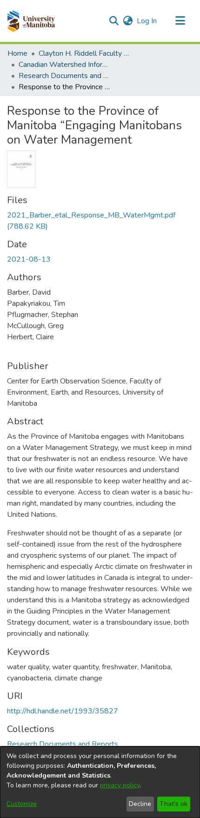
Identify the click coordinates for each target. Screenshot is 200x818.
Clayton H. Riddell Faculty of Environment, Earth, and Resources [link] (85, 53)
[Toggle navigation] (180, 21)
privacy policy (120, 785)
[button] (31, 21)
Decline (140, 803)
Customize (22, 803)
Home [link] (17, 53)
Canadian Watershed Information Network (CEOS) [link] (65, 64)
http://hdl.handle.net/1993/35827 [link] (62, 711)
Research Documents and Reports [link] (65, 76)
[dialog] (100, 782)
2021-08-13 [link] (29, 259)
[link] (62, 744)
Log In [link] (147, 21)
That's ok (173, 803)
